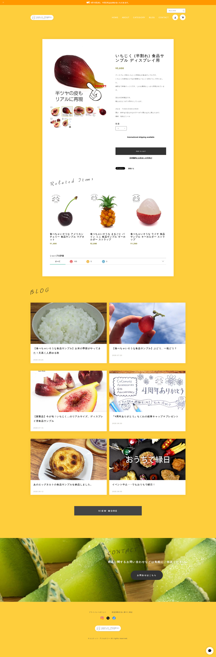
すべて (57, 261)
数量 (118, 124)
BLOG (152, 17)
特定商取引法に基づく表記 (122, 612)
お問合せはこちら (146, 575)
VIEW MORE (108, 510)
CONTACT (164, 17)
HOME (115, 17)
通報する (131, 168)
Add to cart (141, 151)
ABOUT (125, 17)
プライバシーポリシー (97, 612)
